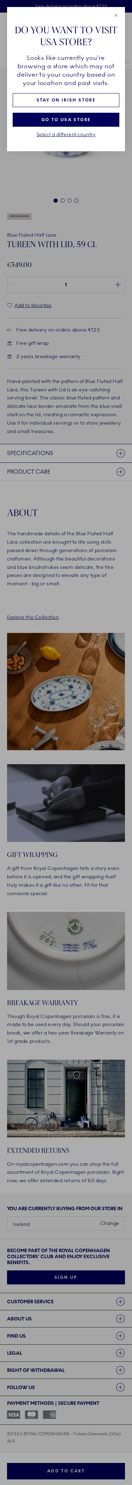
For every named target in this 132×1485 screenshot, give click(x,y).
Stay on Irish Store (66, 100)
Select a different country (66, 134)
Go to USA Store (66, 119)
